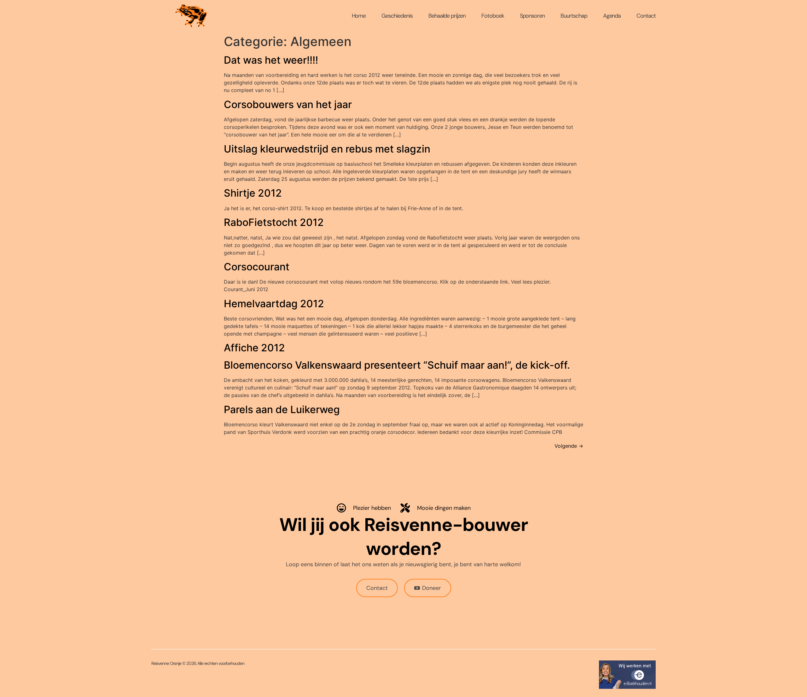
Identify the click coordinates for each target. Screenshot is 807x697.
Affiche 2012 (254, 348)
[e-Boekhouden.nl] (627, 687)
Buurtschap (573, 16)
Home (359, 16)
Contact (646, 16)
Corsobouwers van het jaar (288, 104)
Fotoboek (492, 16)
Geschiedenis (396, 16)
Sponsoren (532, 16)
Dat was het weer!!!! (271, 60)
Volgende (568, 446)
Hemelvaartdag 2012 (274, 303)
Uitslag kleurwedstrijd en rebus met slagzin (327, 149)
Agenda (612, 16)
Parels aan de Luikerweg (282, 409)
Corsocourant (256, 267)
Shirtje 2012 (253, 193)
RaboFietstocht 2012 (274, 222)
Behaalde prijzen (447, 16)
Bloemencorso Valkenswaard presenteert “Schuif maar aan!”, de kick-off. (397, 365)
